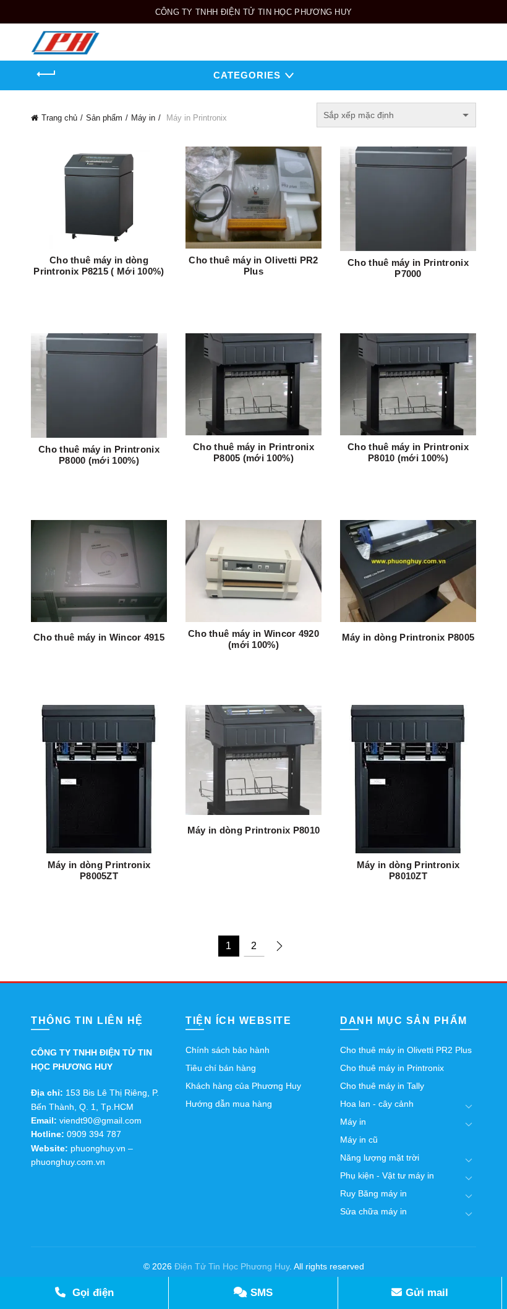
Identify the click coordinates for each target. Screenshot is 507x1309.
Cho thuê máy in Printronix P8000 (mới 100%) (99, 455)
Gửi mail (425, 1292)
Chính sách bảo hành (227, 1050)
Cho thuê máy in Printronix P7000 (408, 268)
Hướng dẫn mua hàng (228, 1104)
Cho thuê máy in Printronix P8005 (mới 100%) (253, 452)
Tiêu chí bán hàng (220, 1068)
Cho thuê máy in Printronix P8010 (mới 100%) (408, 452)
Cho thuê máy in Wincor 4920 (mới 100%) (253, 639)
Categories (247, 75)
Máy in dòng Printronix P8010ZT (408, 870)
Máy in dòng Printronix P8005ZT (99, 870)
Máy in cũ (359, 1140)
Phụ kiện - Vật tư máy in (387, 1175)
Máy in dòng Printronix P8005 (408, 637)
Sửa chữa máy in (373, 1211)
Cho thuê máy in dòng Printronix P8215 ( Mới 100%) (98, 265)
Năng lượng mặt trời (379, 1157)
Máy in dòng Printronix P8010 (253, 830)
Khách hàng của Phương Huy (243, 1086)
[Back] (46, 74)
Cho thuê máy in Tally (382, 1086)
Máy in (143, 117)
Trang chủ (59, 117)
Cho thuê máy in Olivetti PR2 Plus (253, 265)
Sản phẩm (104, 117)
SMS (260, 1292)
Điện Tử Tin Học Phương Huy (231, 1266)
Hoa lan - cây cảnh (377, 1104)
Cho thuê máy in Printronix (392, 1068)
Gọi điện (91, 1292)
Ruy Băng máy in (373, 1193)
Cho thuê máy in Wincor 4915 (98, 637)
